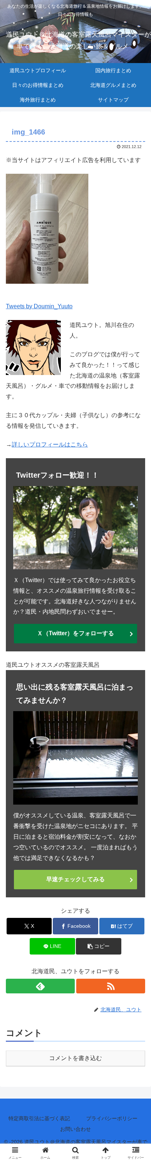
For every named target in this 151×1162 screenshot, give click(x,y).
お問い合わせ (75, 1129)
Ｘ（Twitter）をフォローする (75, 633)
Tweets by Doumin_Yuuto (39, 306)
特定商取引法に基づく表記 (39, 1118)
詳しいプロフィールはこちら (50, 444)
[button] (98, 946)
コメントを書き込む (75, 1058)
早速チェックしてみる (75, 879)
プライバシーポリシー (111, 1118)
